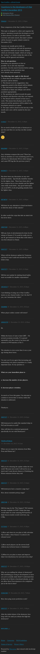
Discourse (12, 649)
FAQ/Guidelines (21, 640)
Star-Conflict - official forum (10, 2)
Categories (10, 640)
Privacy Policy (19, 644)
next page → (5, 628)
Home (3, 640)
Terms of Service (6, 644)
